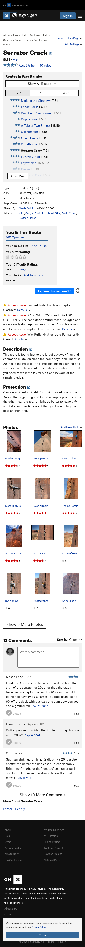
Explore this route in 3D (55, 291)
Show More (18, 176)
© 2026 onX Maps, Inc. (31, 941)
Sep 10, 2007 (32, 735)
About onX (10, 908)
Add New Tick (33, 275)
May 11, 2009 (25, 778)
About (7, 830)
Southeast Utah (38, 35)
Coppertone (29, 119)
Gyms (7, 841)
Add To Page (72, 44)
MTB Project (51, 835)
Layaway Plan (30, 156)
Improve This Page (68, 38)
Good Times (29, 138)
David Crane (69, 213)
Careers (9, 914)
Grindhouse (29, 144)
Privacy (62, 941)
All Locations (10, 35)
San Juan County (13, 40)
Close (42, 935)
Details (22, 310)
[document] (42, 929)
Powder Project (53, 853)
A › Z (66, 93)
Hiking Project (52, 841)
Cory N (29, 213)
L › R (17, 93)
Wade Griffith (27, 208)
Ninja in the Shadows (36, 100)
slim (21, 213)
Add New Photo (70, 427)
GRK (57, 213)
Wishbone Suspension (37, 113)
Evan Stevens (15, 724)
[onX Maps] (13, 882)
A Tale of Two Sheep (35, 125)
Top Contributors (14, 860)
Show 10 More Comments (43, 794)
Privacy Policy (39, 927)
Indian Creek (33, 40)
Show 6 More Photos (24, 624)
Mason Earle (14, 677)
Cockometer (29, 131)
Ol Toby (11, 753)
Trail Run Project (53, 848)
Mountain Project (54, 830)
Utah (23, 35)
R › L (42, 93)
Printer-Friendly (14, 809)
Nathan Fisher (27, 217)
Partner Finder (12, 848)
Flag (76, 713)
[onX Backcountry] (16, 5)
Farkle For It (29, 107)
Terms (51, 941)
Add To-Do (39, 246)
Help (7, 835)
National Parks (52, 860)
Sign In (68, 16)
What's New (11, 853)
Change (21, 269)
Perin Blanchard (44, 213)
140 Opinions (15, 237)
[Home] (22, 15)
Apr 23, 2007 (40, 706)
